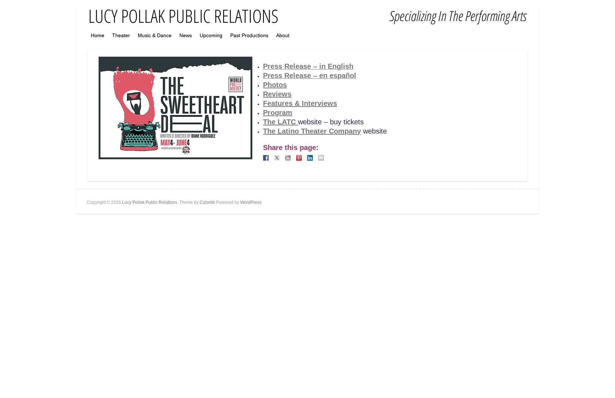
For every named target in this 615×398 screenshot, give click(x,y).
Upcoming (211, 35)
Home (97, 35)
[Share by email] (321, 158)
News (185, 35)
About (282, 35)
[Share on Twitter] (277, 158)
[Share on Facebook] (266, 158)
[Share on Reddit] (288, 158)
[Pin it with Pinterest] (299, 158)
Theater (121, 35)
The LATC (280, 122)
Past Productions (249, 35)
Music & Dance (155, 35)
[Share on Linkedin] (310, 158)
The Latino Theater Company (312, 131)
